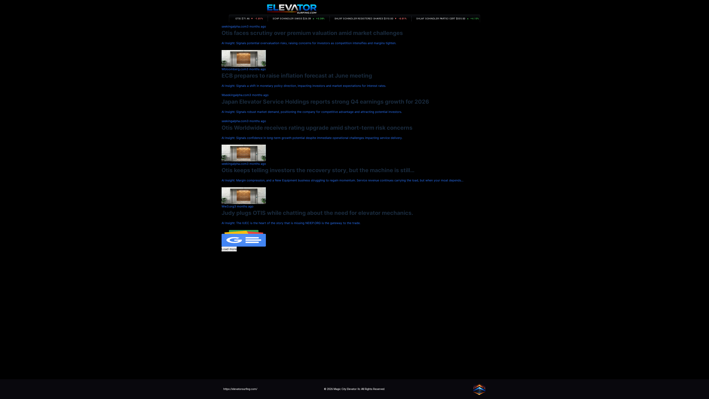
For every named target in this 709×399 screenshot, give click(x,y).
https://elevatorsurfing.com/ (240, 389)
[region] (354, 95)
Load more (229, 249)
